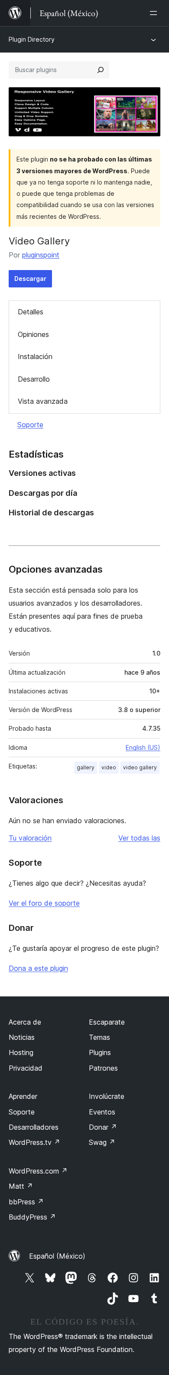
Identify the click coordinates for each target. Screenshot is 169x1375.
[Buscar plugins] (100, 70)
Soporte (30, 424)
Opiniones (33, 334)
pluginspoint (40, 255)
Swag (102, 1142)
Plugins (100, 1052)
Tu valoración (30, 838)
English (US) (143, 747)
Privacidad (25, 1068)
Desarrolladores (33, 1127)
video (108, 767)
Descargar (30, 278)
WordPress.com (38, 1171)
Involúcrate (106, 1096)
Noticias (22, 1037)
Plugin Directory (32, 39)
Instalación (35, 356)
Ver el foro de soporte (44, 903)
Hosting (21, 1052)
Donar (103, 1127)
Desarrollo (34, 379)
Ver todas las (139, 838)
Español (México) (57, 1256)
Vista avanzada (43, 401)
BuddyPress (32, 1217)
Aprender (23, 1096)
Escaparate (107, 1022)
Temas (99, 1037)
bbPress (26, 1201)
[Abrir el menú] (155, 13)
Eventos (102, 1112)
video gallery (140, 767)
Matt (21, 1186)
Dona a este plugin (38, 968)
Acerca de (25, 1022)
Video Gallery (39, 241)
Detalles (30, 311)
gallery (85, 767)
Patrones (103, 1068)
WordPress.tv (34, 1142)
